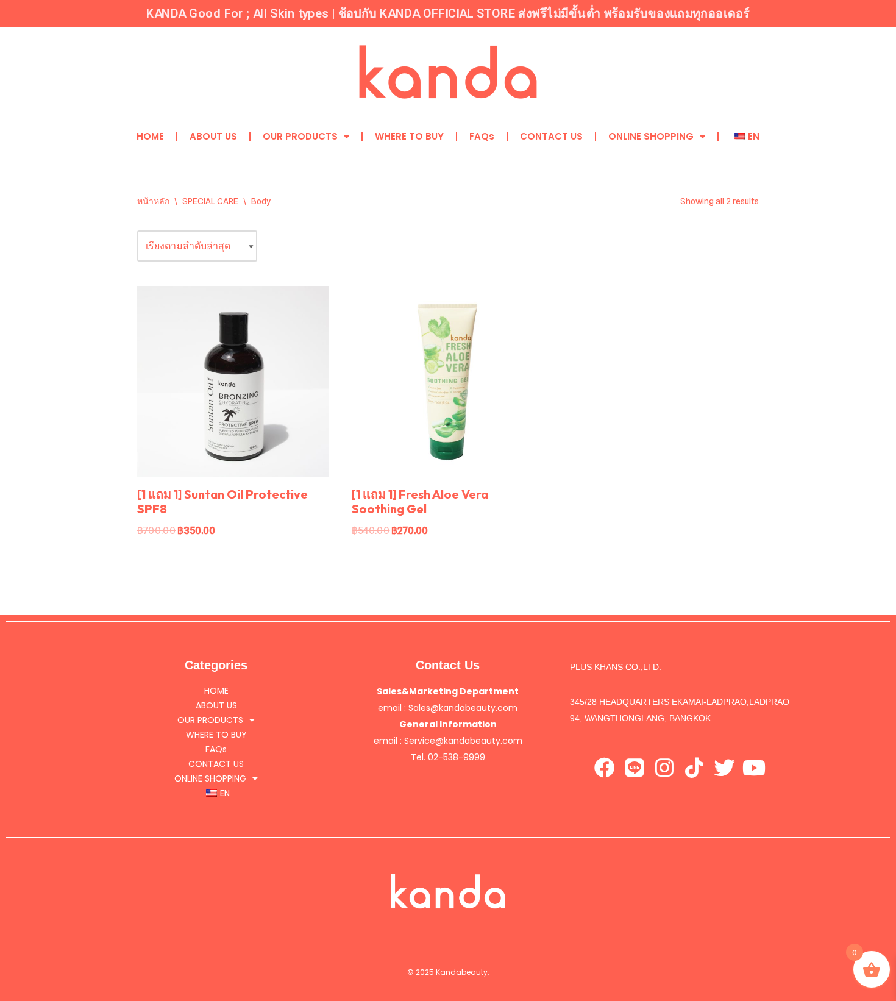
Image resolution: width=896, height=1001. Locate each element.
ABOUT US (213, 136)
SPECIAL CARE (210, 201)
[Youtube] (754, 767)
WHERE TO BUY (409, 136)
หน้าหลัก (153, 201)
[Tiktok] (694, 767)
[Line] (634, 767)
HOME (150, 136)
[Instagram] (664, 767)
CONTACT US (551, 136)
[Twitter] (724, 767)
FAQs (481, 136)
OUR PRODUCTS (300, 136)
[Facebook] (604, 767)
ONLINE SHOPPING (651, 136)
